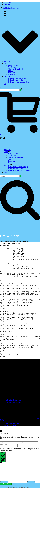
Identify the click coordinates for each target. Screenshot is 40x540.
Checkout (11, 74)
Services (7, 76)
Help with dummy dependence (19, 82)
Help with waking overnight (18, 78)
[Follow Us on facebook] (1, 407)
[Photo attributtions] (6, 415)
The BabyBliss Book (15, 69)
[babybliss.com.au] (10, 146)
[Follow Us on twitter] (6, 407)
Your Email (4, 481)
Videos (10, 71)
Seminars (11, 73)
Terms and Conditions (12, 423)
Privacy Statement (10, 425)
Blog (5, 84)
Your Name (31, 481)
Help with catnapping (16, 80)
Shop (6, 63)
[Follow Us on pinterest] (3, 407)
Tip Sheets (12, 67)
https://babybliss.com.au (14, 402)
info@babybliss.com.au (10, 8)
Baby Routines (13, 65)
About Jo (7, 61)
